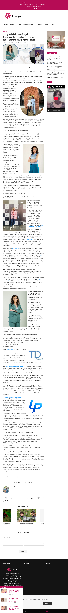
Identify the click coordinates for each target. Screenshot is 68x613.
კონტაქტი (35, 6)
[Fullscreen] (63, 110)
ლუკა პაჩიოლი (22, 476)
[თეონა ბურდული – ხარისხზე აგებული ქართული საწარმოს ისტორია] (33, 515)
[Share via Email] (31, 482)
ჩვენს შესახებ (29, 6)
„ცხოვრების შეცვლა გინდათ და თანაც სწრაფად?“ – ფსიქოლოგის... (33, 2)
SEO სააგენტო (46, 611)
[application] (56, 98)
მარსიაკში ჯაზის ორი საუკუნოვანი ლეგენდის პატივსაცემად (54, 63)
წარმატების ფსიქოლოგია (29, 24)
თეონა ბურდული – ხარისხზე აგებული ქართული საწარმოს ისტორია (33, 524)
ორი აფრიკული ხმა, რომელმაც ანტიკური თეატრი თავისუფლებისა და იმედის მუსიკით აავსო (55, 73)
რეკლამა (39, 6)
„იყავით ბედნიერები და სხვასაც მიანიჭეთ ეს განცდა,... (14, 591)
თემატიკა (12, 24)
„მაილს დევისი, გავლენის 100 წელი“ (55, 77)
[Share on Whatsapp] (28, 67)
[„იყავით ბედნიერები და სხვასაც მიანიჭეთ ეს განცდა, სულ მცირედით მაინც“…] (4, 591)
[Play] (48, 110)
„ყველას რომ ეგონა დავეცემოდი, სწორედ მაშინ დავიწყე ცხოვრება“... (33, 4)
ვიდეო (52, 24)
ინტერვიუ (19, 24)
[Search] (64, 24)
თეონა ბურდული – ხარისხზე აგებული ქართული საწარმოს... (14, 600)
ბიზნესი (46, 24)
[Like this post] (25, 67)
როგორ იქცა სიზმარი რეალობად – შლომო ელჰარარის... (14, 608)
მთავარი (6, 24)
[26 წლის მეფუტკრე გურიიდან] (13, 515)
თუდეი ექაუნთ (10, 349)
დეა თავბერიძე (10, 42)
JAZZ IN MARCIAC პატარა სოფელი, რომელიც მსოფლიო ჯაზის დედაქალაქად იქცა (54, 68)
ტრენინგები (39, 24)
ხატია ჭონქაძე (14, 476)
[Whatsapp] (38, 8)
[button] (29, 2)
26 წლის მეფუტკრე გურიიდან (13, 523)
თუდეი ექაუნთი (29, 239)
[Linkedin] (34, 8)
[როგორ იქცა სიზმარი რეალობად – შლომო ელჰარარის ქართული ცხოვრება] (4, 608)
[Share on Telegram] (29, 67)
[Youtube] (36, 8)
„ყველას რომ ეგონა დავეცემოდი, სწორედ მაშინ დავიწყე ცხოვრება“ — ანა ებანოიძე (56, 58)
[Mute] (61, 110)
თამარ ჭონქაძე (6, 476)
